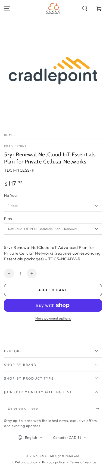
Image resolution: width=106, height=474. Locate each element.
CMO (44, 456)
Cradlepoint (15, 146)
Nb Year (11, 195)
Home (8, 135)
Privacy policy (53, 462)
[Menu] (7, 8)
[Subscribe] (99, 409)
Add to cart (52, 290)
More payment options (53, 318)
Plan (8, 218)
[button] (85, 8)
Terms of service (83, 462)
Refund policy (26, 462)
